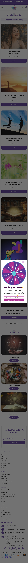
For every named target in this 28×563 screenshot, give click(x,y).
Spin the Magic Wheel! (14, 300)
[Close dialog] (22, 262)
